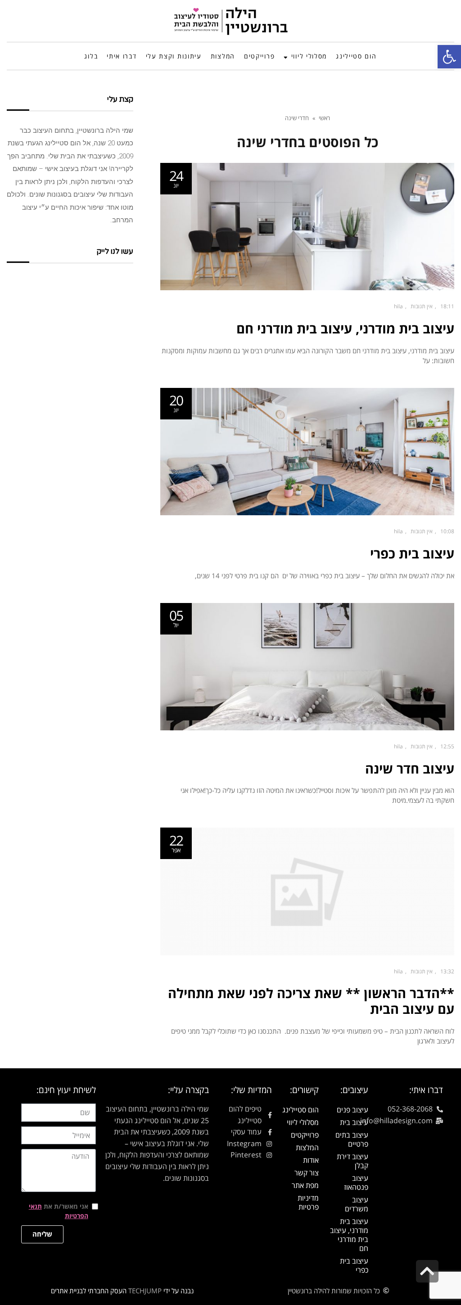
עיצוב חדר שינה (409, 768)
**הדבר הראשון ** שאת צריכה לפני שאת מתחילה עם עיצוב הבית (311, 1000)
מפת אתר (305, 1185)
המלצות (307, 1147)
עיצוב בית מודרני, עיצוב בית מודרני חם (345, 328)
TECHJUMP (145, 1290)
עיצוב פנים (352, 1110)
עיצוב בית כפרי (412, 553)
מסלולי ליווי (303, 1122)
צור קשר (306, 1173)
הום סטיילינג (300, 1110)
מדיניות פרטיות (308, 1202)
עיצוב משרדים (356, 1204)
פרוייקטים (305, 1135)
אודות (311, 1160)
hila (398, 306)
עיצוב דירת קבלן (352, 1161)
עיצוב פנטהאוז (356, 1182)
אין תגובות (422, 306)
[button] (449, 56)
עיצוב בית (354, 1122)
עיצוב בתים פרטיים (351, 1139)
